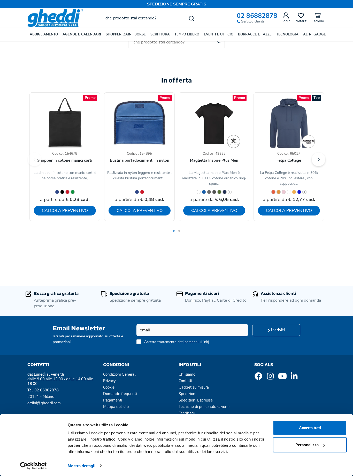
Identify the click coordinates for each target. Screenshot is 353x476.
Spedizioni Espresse (196, 400)
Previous (34, 159)
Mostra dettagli (81, 466)
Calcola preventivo (65, 210)
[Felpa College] (308, 141)
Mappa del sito (116, 406)
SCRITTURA (160, 34)
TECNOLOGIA (287, 34)
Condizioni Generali (119, 374)
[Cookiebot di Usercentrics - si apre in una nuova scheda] (33, 466)
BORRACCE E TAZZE (255, 34)
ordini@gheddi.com (44, 403)
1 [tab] (173, 230)
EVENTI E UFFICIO (218, 34)
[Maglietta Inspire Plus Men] (233, 141)
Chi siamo (187, 374)
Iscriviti (277, 330)
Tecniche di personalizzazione (204, 406)
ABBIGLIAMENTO (44, 34)
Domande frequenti (120, 393)
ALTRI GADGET (315, 34)
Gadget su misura (194, 387)
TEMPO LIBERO (186, 34)
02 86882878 (257, 16)
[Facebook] (258, 377)
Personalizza (307, 444)
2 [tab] (179, 230)
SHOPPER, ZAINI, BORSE (126, 34)
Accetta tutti (310, 428)
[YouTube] (282, 377)
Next (318, 159)
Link (204, 341)
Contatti (185, 380)
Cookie (108, 387)
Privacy (109, 380)
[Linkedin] (294, 377)
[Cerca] (191, 18)
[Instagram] (270, 377)
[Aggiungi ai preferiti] (86, 108)
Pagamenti (112, 400)
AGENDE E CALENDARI (82, 34)
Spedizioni (187, 393)
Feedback (187, 413)
